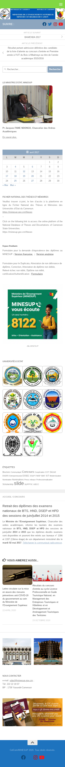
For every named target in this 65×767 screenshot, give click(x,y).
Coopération (39, 472)
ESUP (32, 476)
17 (7, 176)
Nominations (18, 479)
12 (24, 171)
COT (47, 472)
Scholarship (7, 484)
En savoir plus (9, 137)
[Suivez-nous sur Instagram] (55, 24)
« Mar (5, 185)
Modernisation (55, 476)
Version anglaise (45, 254)
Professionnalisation (44, 480)
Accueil (7, 497)
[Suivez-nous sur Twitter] (50, 24)
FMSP (38, 476)
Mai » (13, 185)
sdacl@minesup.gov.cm (21, 680)
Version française (23, 254)
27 (32, 181)
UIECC (36, 484)
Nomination (7, 480)
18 (15, 176)
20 (32, 176)
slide (19, 483)
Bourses (6, 472)
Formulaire (37, 274)
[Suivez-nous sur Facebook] (44, 24)
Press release (30, 480)
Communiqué (16, 472)
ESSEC (25, 476)
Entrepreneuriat (15, 476)
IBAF (43, 476)
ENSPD (5, 476)
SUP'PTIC (28, 484)
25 (15, 181)
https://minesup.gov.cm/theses (17, 212)
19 (24, 176)
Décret (53, 472)
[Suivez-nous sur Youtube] (60, 24)
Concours (19, 497)
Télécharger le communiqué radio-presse (42, 542)
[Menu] (61, 4)
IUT (47, 476)
